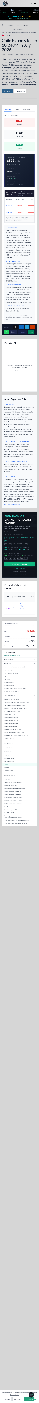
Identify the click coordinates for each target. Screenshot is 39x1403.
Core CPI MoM (8, 670)
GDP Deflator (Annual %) (11, 717)
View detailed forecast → (13, 505)
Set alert (8, 91)
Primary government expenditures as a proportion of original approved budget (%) (18, 816)
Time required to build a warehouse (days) (16, 820)
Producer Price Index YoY (11, 691)
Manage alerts (20, 91)
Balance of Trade (9, 758)
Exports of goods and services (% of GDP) (16, 708)
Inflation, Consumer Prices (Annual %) (15, 688)
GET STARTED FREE (19, 564)
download (26, 109)
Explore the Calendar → (19, 568)
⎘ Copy (13, 332)
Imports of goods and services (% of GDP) (16, 735)
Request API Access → (19, 574)
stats (17, 109)
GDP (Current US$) (9, 714)
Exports (7, 764)
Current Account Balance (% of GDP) (14, 705)
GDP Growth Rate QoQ (11, 723)
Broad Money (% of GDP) (11, 699)
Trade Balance (8, 770)
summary (8, 109)
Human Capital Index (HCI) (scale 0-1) (15, 800)
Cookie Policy (14, 1395)
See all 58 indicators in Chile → (12, 655)
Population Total (9, 813)
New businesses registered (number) (15, 807)
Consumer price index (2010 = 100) (14, 667)
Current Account (9, 761)
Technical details (20, 371)
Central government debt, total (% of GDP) (16, 702)
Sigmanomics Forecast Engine (27, 32)
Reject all (7, 1399)
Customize (18, 1399)
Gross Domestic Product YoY (12, 794)
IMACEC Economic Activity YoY (13, 804)
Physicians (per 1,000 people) (12, 810)
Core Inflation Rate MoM (11, 673)
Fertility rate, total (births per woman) (15, 788)
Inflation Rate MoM (9, 682)
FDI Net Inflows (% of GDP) (12, 711)
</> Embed (22, 332)
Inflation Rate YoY (9, 685)
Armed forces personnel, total (13, 782)
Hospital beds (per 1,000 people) (13, 797)
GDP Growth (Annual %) (11, 720)
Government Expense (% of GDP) (14, 732)
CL (18, 25)
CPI (5, 676)
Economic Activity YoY (10, 785)
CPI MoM (7, 679)
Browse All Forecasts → (19, 571)
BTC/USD (9, 205)
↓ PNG (31, 332)
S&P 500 (9, 212)
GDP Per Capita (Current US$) (12, 729)
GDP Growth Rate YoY (10, 726)
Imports (6, 767)
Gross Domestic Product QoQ (13, 791)
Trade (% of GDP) (9, 738)
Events (10, 25)
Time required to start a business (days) (15, 823)
